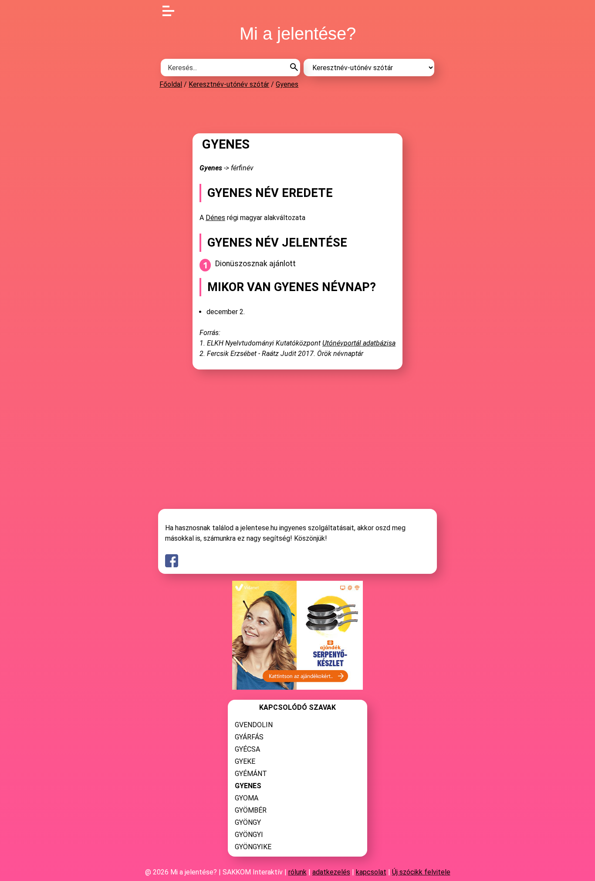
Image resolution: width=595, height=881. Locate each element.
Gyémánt (251, 773)
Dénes (215, 217)
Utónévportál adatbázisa (359, 343)
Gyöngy (248, 822)
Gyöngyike (253, 847)
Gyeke (245, 761)
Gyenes (287, 84)
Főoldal (170, 84)
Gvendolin (254, 725)
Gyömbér (251, 810)
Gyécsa (247, 749)
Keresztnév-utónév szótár (229, 84)
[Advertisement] (297, 110)
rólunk (297, 872)
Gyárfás (249, 737)
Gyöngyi (249, 834)
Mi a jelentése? (298, 33)
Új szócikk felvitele (421, 872)
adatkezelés (331, 872)
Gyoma (246, 798)
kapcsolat (371, 872)
